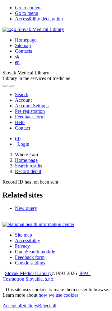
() (18, 138)
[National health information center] (38, 224)
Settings (30, 305)
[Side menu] (4, 86)
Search (21, 94)
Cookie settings (30, 262)
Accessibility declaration (39, 18)
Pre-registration (30, 111)
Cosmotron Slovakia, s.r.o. (28, 279)
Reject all (47, 305)
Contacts (23, 51)
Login (22, 144)
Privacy (22, 246)
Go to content (28, 7)
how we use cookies (58, 295)
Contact (22, 128)
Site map (23, 235)
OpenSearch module (35, 251)
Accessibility (27, 240)
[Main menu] (11, 86)
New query (26, 208)
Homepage (25, 39)
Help (20, 122)
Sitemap (23, 45)
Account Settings (32, 105)
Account (23, 100)
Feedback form (29, 116)
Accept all (12, 305)
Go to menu (26, 13)
